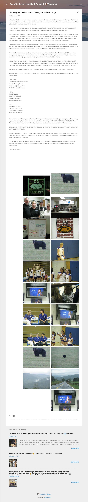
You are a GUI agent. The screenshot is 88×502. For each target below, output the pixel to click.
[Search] (81, 4)
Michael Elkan (48, 497)
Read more (75, 448)
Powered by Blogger (45, 494)
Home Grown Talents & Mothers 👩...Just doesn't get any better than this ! (35, 453)
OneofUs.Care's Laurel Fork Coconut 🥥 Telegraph (33, 4)
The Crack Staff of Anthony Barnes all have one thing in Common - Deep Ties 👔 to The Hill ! (41, 433)
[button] (78, 12)
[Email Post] (14, 416)
